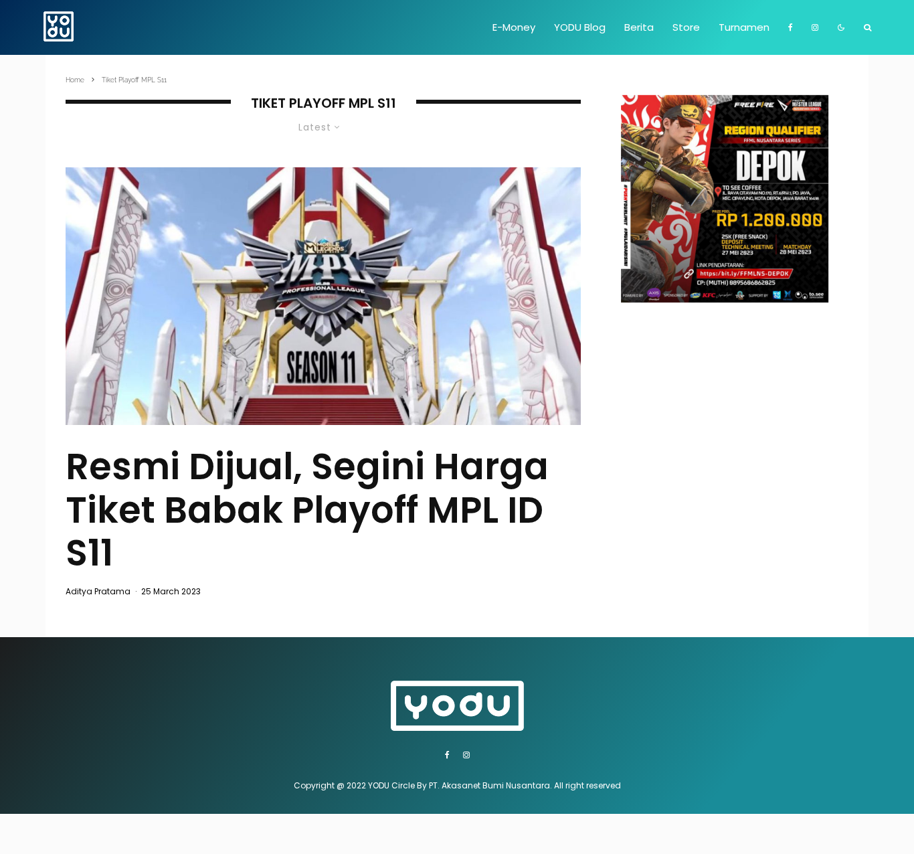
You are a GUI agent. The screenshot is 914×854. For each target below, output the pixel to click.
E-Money (513, 27)
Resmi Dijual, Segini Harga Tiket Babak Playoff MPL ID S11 (307, 510)
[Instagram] (815, 27)
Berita (639, 27)
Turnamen (744, 27)
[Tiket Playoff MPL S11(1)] (323, 296)
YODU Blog (580, 27)
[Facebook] (790, 27)
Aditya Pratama (98, 591)
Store (686, 27)
